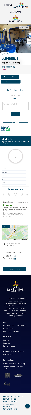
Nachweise (18, 396)
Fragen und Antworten (9, 328)
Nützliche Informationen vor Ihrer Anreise (14, 325)
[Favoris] (20, 7)
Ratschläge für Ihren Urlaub (11, 331)
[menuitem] (7, 4)
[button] (23, 7)
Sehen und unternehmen (10, 346)
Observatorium (8, 404)
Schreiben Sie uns (8, 354)
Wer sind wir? (8, 396)
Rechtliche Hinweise (9, 399)
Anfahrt (6, 226)
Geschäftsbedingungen (10, 409)
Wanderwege (6, 343)
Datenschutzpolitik (10, 407)
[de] (27, 7)
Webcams (6, 340)
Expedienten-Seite (9, 401)
